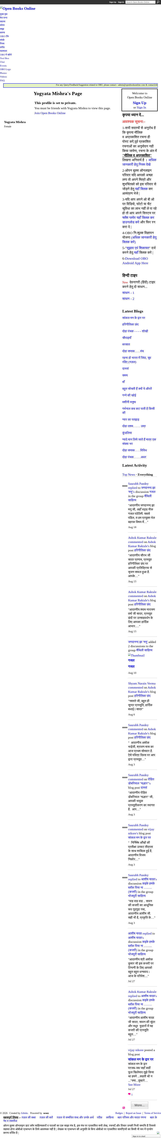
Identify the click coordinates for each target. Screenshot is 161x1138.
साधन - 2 (128, 299)
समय (125, 375)
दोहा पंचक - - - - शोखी (135, 331)
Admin (24, 1113)
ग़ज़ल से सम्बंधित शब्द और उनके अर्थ (75, 1117)
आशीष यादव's (149, 879)
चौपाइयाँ (126, 337)
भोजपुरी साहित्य (137, 896)
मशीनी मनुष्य (129, 402)
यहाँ (136, 252)
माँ (123, 382)
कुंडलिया (127, 433)
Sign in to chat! (139, 1136)
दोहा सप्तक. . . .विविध (134, 450)
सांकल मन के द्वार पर (133, 318)
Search (158, 2)
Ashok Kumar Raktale (142, 537)
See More (134, 1084)
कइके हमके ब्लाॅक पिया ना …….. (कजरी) (141, 887)
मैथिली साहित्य (144, 650)
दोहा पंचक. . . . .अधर (134, 457)
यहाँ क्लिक (141, 189)
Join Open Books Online (50, 113)
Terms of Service (152, 1113)
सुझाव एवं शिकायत (138, 248)
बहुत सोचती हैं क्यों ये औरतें (137, 388)
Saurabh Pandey (138, 483)
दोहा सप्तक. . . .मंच (133, 351)
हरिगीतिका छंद (130, 324)
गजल (152, 491)
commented (135, 542)
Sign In (121, 2)
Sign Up (112, 2)
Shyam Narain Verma (141, 683)
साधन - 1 (128, 293)
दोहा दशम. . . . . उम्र (134, 426)
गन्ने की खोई (129, 395)
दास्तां (125, 368)
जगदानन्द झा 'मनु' (138, 642)
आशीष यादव (135, 933)
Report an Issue (133, 1113)
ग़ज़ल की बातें (46, 1117)
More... (140, 1105)
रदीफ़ (99, 1117)
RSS (123, 1108)
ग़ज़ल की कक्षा (29, 1117)
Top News (128, 474)
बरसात (126, 344)
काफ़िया (110, 1117)
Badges (119, 1113)
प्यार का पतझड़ (130, 419)
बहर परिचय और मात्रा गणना (132, 1117)
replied (132, 487)
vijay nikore (136, 1050)
